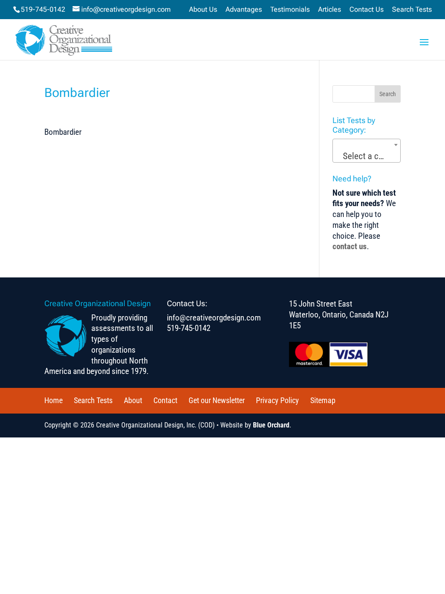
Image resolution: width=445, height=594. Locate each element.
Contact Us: (187, 303)
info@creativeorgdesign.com (214, 318)
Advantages (244, 9)
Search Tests (412, 9)
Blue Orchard (271, 425)
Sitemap (322, 400)
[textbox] (366, 156)
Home (53, 400)
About (133, 400)
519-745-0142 (43, 9)
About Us (203, 9)
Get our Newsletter (217, 400)
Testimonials (290, 9)
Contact (165, 400)
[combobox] (366, 151)
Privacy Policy (277, 400)
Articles (329, 9)
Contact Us (366, 9)
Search (387, 93)
